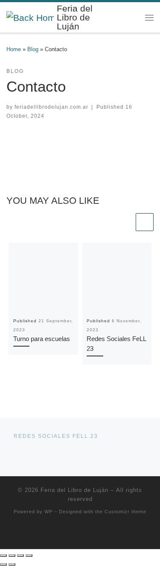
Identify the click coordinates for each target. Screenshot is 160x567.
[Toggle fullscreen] (12, 555)
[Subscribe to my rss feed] (80, 534)
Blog (32, 49)
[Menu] (149, 17)
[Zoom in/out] (3, 555)
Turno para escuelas (41, 338)
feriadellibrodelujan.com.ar (51, 107)
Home (13, 49)
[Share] (20, 555)
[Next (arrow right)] (12, 564)
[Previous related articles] (125, 222)
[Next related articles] (145, 222)
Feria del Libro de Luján (74, 490)
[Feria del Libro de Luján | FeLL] (30, 17)
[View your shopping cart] (132, 17)
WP (48, 511)
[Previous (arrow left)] (3, 564)
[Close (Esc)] (29, 555)
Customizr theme (125, 511)
